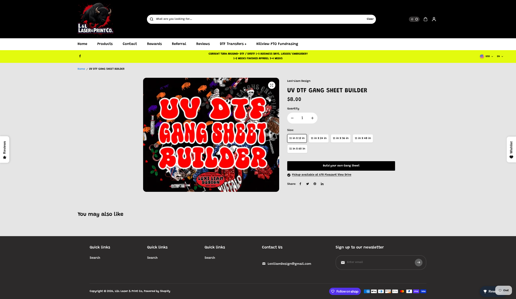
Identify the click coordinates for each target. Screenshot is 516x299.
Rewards (154, 44)
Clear (370, 19)
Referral (179, 44)
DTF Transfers (232, 44)
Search (95, 258)
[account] (434, 19)
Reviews (203, 44)
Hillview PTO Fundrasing (277, 44)
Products (105, 44)
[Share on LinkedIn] (322, 183)
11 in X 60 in (297, 148)
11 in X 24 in (319, 138)
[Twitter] (307, 183)
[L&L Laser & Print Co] (96, 19)
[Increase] (312, 118)
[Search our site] (151, 19)
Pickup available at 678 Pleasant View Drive (321, 174)
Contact (130, 44)
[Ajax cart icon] (425, 19)
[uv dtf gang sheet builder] (271, 85)
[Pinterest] (314, 183)
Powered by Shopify (157, 291)
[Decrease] (292, 118)
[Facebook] (80, 56)
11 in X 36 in (341, 138)
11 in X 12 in (297, 138)
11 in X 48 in (363, 138)
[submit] (418, 262)
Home (82, 44)
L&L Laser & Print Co (128, 291)
